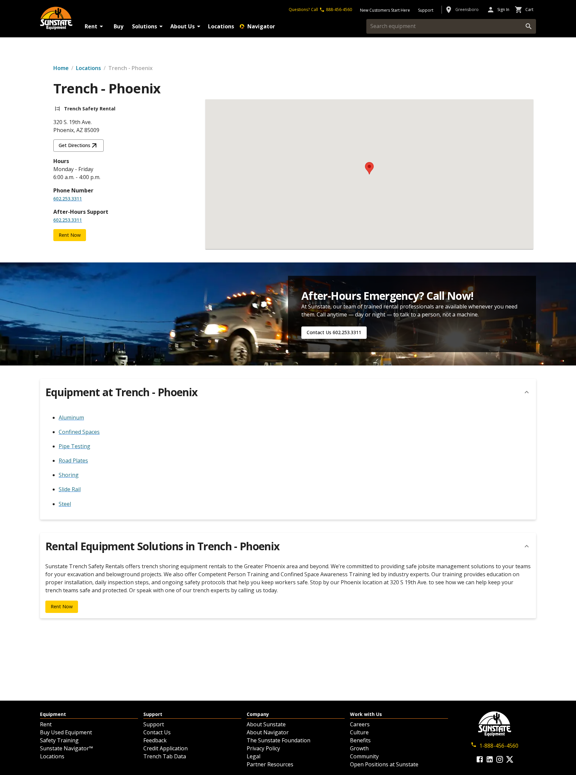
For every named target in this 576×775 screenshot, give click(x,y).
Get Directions (74, 145)
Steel (65, 504)
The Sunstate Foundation (278, 740)
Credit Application (165, 748)
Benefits (360, 740)
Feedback (155, 740)
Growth (359, 748)
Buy (118, 26)
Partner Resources (270, 764)
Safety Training (59, 740)
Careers (360, 724)
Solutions (144, 26)
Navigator (261, 26)
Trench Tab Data (164, 756)
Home (61, 68)
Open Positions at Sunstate (384, 764)
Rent (91, 26)
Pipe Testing (74, 446)
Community (364, 756)
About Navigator (268, 732)
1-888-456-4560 (498, 745)
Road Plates (73, 460)
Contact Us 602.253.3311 (334, 332)
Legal (253, 756)
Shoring (69, 475)
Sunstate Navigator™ (66, 748)
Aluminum (71, 417)
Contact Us (157, 732)
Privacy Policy (263, 748)
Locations (221, 26)
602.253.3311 (67, 198)
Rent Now (70, 235)
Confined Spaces (79, 432)
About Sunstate (266, 724)
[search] (528, 26)
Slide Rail (70, 489)
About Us (182, 26)
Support (153, 724)
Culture (359, 732)
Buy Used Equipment (66, 732)
